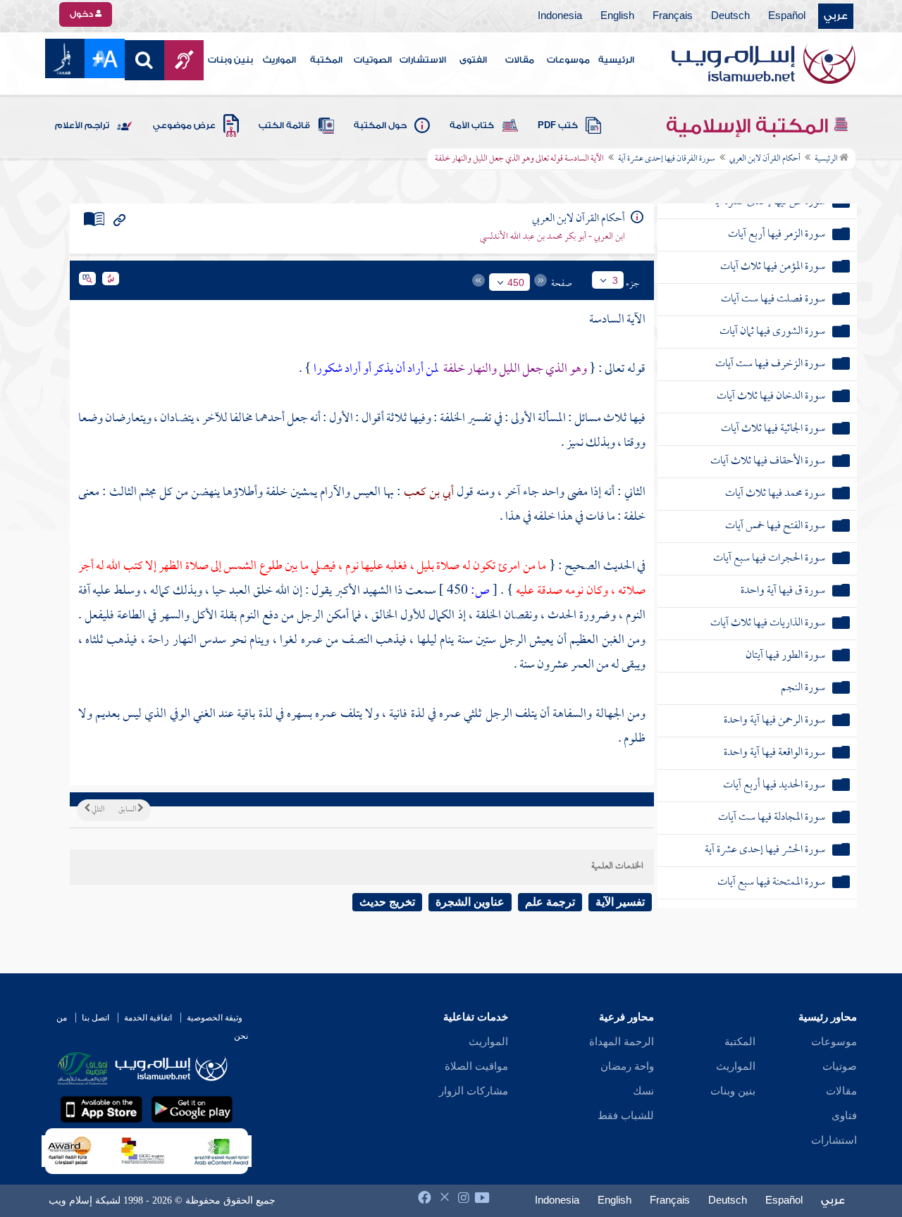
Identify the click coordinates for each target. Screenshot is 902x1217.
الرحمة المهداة (621, 1041)
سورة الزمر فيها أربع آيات (776, 235)
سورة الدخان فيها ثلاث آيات (771, 397)
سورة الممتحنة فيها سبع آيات (771, 883)
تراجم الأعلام (82, 125)
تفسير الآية (620, 902)
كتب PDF (558, 125)
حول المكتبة (380, 125)
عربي (836, 16)
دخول (82, 14)
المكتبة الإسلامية (749, 126)
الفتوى (473, 60)
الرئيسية (616, 60)
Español (786, 16)
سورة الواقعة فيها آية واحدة (774, 753)
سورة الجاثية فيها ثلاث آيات (773, 429)
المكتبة (326, 60)
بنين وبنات (230, 60)
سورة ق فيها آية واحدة (783, 591)
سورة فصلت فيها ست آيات (773, 299)
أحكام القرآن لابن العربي (765, 159)
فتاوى (844, 1115)
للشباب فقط (626, 1115)
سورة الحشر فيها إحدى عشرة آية (765, 850)
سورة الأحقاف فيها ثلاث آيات (767, 461)
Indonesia (560, 16)
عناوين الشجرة (470, 902)
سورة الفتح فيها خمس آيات (775, 526)
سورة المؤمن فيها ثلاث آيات (772, 267)
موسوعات (568, 60)
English (617, 16)
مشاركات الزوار (473, 1091)
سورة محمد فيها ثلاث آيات (775, 494)
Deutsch (730, 16)
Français (673, 16)
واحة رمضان (627, 1066)
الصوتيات (373, 60)
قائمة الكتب (284, 125)
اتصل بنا (95, 1018)
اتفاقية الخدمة (148, 1018)
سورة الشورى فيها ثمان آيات (772, 332)
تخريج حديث (387, 902)
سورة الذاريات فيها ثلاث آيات (767, 623)
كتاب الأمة (472, 125)
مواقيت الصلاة (476, 1066)
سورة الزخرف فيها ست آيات (770, 364)
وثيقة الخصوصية (214, 1018)
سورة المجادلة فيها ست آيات (771, 818)
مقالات (519, 60)
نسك (643, 1091)
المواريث (279, 60)
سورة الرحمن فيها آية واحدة (774, 721)
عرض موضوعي (184, 125)
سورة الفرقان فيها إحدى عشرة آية (666, 159)
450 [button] (515, 282)
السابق (127, 809)
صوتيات (839, 1066)
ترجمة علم (550, 902)
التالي (97, 809)
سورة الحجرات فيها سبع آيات (769, 559)
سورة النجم (803, 688)
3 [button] (615, 280)
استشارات (834, 1140)
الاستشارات (423, 60)
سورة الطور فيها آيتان (785, 656)
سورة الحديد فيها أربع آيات (774, 785)
